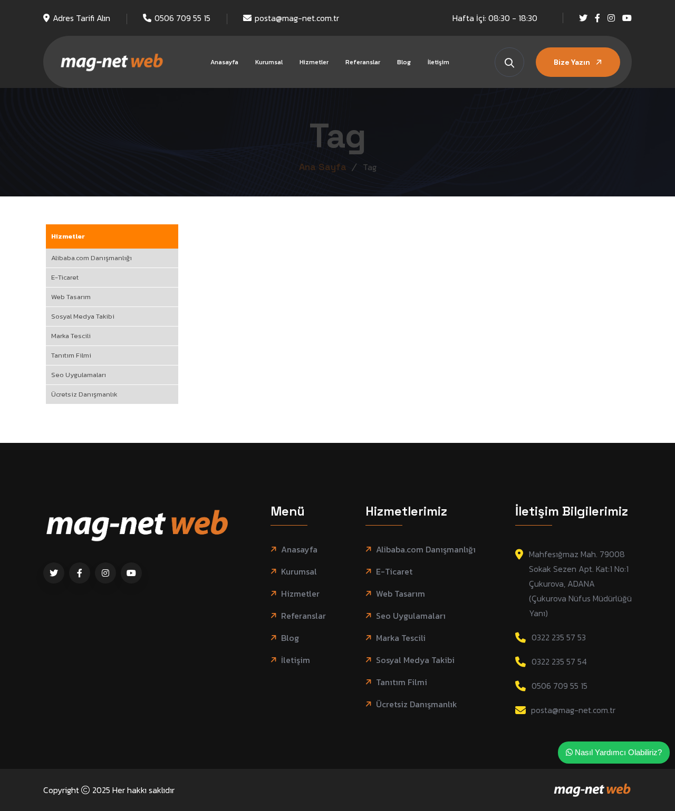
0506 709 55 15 (182, 18)
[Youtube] (627, 18)
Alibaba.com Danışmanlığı (91, 258)
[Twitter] (583, 18)
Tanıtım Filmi (71, 355)
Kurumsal (269, 62)
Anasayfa (224, 62)
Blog (404, 62)
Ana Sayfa (322, 167)
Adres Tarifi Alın (81, 18)
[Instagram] (611, 18)
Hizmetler (314, 62)
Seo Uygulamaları (78, 375)
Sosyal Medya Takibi (82, 316)
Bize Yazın (573, 62)
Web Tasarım (71, 297)
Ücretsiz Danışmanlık (84, 394)
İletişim (438, 62)
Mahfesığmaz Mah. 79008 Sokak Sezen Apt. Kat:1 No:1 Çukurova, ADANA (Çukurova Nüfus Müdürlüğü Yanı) (580, 583)
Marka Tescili (71, 336)
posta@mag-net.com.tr (297, 18)
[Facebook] (597, 18)
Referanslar (362, 62)
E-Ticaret (65, 277)
